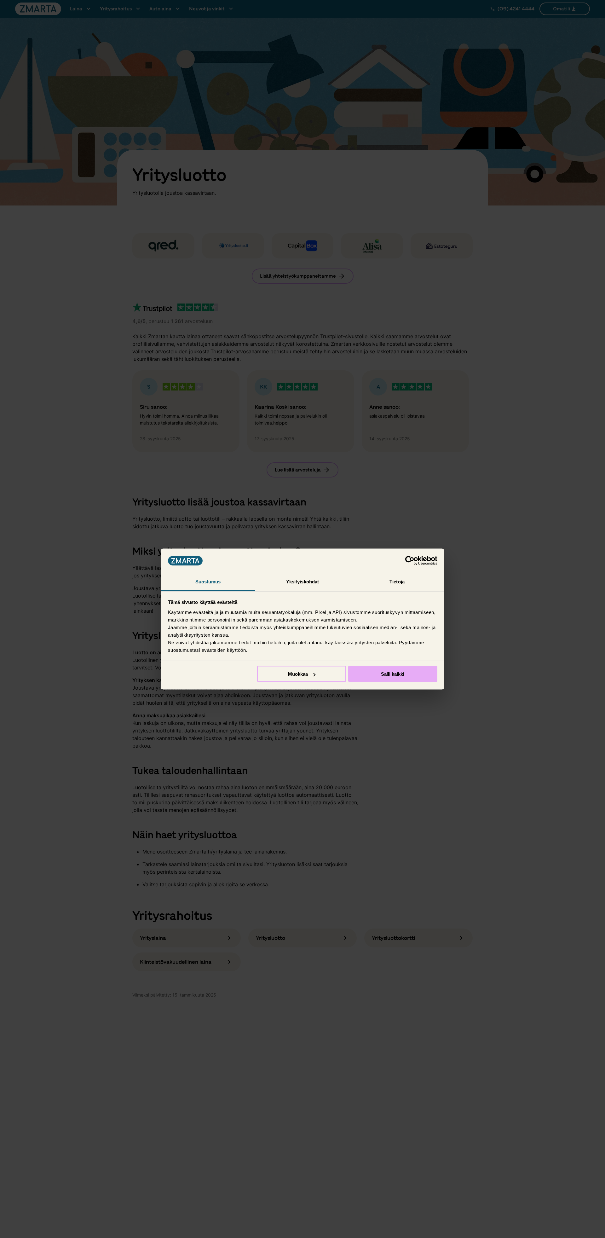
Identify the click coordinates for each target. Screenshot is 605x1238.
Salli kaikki (392, 674)
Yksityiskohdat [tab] (302, 581)
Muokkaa (298, 674)
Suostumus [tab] (208, 581)
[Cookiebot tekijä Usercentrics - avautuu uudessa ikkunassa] (409, 560)
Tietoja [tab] (397, 581)
